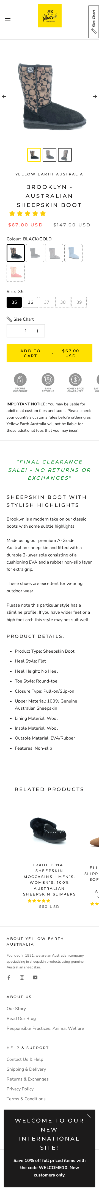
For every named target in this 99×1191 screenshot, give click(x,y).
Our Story (16, 1009)
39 (79, 302)
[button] (29, 213)
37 (47, 302)
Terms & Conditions (26, 1099)
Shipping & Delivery (26, 1069)
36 (30, 302)
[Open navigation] (7, 20)
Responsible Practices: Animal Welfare (45, 1028)
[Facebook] (9, 977)
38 (63, 302)
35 (14, 302)
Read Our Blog (21, 1019)
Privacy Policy (20, 1089)
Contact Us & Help (25, 1059)
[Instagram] (22, 977)
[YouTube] (35, 977)
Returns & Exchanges (28, 1079)
